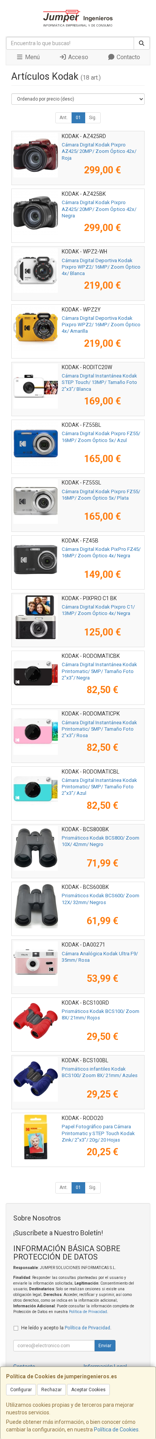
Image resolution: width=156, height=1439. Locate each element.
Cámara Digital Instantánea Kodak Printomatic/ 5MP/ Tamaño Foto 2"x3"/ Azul (99, 786)
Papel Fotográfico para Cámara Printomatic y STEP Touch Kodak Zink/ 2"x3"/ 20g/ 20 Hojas (98, 1133)
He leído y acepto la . (66, 1327)
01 (78, 117)
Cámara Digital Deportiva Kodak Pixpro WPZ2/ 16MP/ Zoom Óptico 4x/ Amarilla (101, 324)
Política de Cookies (116, 1429)
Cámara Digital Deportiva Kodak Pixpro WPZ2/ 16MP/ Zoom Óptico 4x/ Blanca (101, 267)
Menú (31, 57)
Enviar (104, 1345)
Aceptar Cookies (88, 1389)
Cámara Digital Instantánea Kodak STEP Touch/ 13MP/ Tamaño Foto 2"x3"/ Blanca (99, 382)
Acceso (77, 57)
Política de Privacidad (88, 1312)
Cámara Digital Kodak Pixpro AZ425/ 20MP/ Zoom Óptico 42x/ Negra (99, 209)
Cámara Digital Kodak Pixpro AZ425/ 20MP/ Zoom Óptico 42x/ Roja (99, 151)
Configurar (21, 1389)
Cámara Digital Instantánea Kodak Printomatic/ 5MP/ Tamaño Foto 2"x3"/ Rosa (99, 729)
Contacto (127, 57)
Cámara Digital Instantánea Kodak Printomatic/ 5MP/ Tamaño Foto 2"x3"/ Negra (99, 671)
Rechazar (51, 1389)
